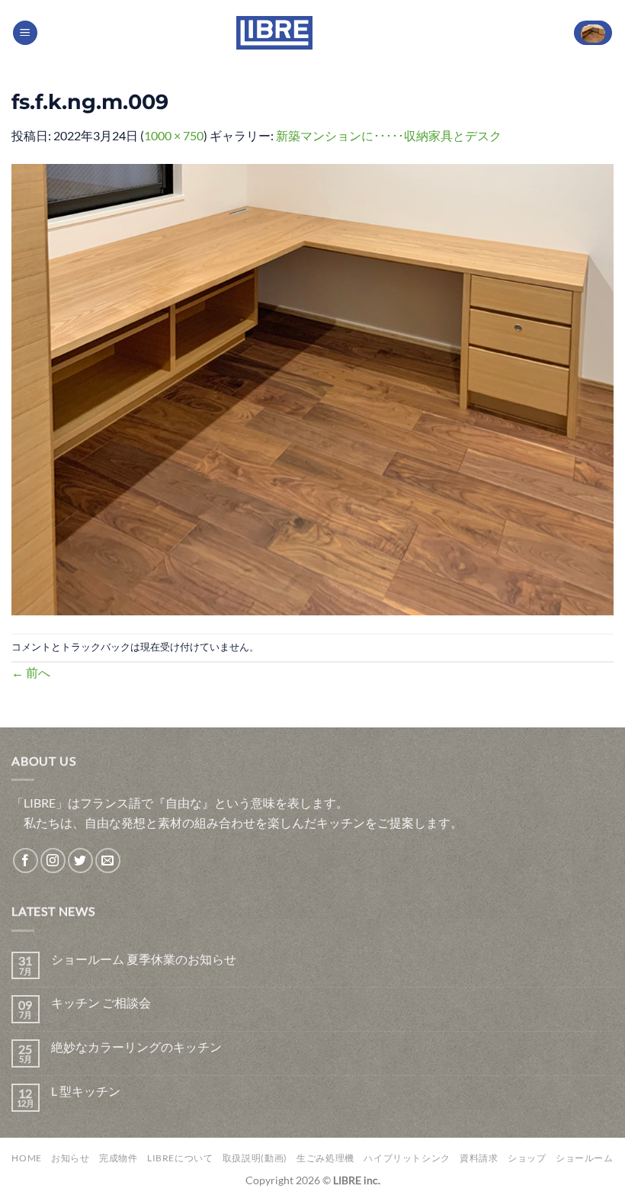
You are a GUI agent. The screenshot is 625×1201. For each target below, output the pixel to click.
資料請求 (479, 1158)
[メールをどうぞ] (107, 860)
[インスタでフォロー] (53, 860)
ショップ (527, 1158)
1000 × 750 (174, 135)
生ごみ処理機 (325, 1158)
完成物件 (118, 1158)
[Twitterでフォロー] (80, 860)
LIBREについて (180, 1158)
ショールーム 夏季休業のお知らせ (143, 959)
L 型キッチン (85, 1091)
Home (26, 1158)
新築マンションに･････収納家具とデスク (389, 135)
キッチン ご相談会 (101, 1002)
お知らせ (70, 1158)
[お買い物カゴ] (593, 33)
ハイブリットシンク (407, 1158)
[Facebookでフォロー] (25, 860)
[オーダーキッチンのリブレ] (274, 33)
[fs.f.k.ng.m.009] (312, 388)
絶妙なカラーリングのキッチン (136, 1046)
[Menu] (25, 33)
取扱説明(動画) (255, 1158)
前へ (30, 672)
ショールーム (585, 1158)
